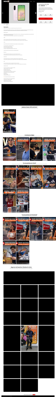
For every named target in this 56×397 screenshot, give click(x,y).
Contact (34, 1)
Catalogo (31, 1)
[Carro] (55, 1)
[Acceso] (54, 1)
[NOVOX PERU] (6, 1)
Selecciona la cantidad (41, 11)
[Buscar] (53, 1)
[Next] (35, 13)
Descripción (7, 24)
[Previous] (2, 13)
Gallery (4, 24)
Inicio (28, 1)
